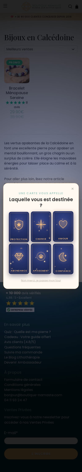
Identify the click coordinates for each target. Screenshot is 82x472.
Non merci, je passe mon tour (41, 280)
